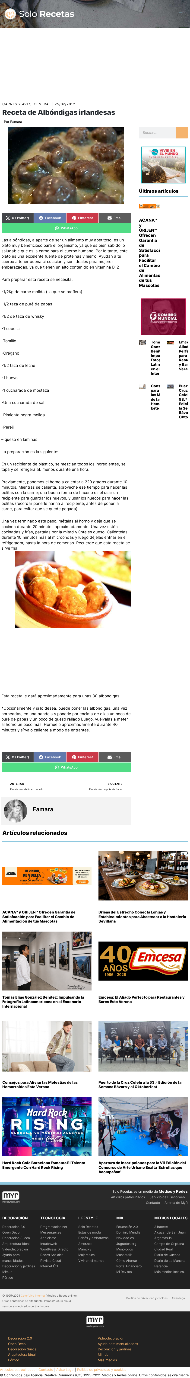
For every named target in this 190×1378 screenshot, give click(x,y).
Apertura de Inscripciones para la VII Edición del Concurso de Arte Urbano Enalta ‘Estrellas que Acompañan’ (142, 1167)
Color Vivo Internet (33, 1295)
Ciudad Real (163, 1249)
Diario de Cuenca (167, 1255)
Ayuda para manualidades (118, 1344)
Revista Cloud (50, 1261)
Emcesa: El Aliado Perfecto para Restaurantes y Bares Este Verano (141, 999)
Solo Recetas (88, 1227)
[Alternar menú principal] (180, 14)
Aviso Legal (65, 1370)
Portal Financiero (129, 1266)
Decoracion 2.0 (13, 1227)
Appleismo (48, 1238)
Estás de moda (89, 1232)
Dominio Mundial (128, 1232)
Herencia (161, 1266)
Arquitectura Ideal (15, 1244)
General (42, 104)
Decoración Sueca (16, 1238)
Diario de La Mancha (169, 1261)
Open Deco (10, 1232)
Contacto (153, 1203)
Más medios (107, 1360)
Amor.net (85, 1244)
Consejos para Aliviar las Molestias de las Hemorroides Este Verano (40, 1084)
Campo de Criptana (169, 1244)
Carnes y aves (17, 104)
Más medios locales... (170, 1272)
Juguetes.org (126, 1244)
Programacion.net (53, 1227)
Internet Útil (49, 1266)
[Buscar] (182, 132)
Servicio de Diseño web (167, 1197)
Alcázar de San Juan (170, 1232)
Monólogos (124, 1249)
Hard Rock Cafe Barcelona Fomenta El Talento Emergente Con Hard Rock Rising (43, 1165)
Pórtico (7, 1277)
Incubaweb (48, 1244)
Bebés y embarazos (93, 1238)
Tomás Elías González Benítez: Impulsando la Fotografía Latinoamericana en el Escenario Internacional (43, 1001)
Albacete (161, 1227)
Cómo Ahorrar (126, 1261)
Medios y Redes (173, 1191)
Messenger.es (50, 1232)
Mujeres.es (86, 1255)
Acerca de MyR (176, 1203)
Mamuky (84, 1249)
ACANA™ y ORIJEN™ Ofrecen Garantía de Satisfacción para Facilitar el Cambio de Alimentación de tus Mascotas (39, 916)
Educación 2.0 (127, 1227)
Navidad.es (125, 1238)
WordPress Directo (54, 1249)
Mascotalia (124, 1255)
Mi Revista (124, 1272)
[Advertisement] (95, 62)
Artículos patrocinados (128, 1197)
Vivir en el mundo (91, 1261)
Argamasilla (163, 1238)
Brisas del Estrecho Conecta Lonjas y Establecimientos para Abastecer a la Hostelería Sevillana (142, 916)
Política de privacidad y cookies (147, 1298)
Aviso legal (179, 1298)
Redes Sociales (51, 1255)
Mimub (7, 1272)
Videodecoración (15, 1249)
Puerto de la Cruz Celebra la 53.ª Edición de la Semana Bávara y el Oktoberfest (139, 1084)
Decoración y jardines (18, 1266)
